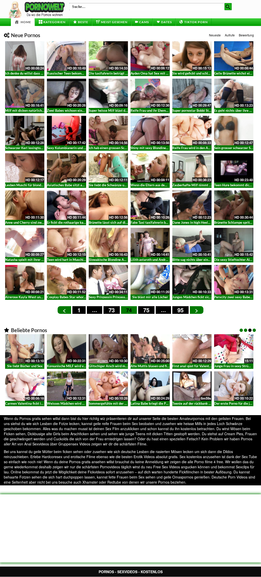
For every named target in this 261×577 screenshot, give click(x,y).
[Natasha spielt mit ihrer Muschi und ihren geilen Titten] (24, 242)
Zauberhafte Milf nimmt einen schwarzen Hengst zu (210, 185)
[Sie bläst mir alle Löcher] (150, 279)
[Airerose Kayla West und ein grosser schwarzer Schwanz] (24, 279)
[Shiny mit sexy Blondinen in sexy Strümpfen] (150, 130)
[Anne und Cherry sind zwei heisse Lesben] (24, 205)
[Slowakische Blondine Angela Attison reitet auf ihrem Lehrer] (108, 242)
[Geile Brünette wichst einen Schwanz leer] (233, 56)
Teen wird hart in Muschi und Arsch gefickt (78, 260)
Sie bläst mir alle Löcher (150, 297)
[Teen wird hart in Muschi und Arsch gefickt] (66, 242)
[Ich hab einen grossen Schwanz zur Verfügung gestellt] (108, 130)
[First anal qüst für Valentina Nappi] (192, 349)
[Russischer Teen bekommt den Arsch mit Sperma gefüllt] (66, 56)
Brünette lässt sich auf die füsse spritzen (119, 222)
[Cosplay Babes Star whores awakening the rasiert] (66, 279)
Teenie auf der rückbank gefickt (195, 403)
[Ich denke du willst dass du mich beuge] (24, 56)
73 (112, 310)
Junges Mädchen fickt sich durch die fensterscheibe (210, 297)
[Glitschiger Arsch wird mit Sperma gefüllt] (108, 349)
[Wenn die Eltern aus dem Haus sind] (150, 168)
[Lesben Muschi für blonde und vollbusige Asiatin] (24, 168)
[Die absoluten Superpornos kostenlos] (37, 8)
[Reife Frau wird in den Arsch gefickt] (192, 130)
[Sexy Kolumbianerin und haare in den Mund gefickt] (66, 130)
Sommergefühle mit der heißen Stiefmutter (121, 403)
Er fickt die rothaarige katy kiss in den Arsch (79, 222)
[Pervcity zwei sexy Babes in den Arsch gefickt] (233, 279)
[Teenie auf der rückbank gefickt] (192, 386)
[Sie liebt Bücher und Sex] (24, 349)
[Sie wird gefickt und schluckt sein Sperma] (192, 56)
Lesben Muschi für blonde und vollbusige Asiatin (40, 185)
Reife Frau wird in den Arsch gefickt (198, 148)
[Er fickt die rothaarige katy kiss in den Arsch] (66, 205)
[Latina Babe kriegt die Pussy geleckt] (150, 386)
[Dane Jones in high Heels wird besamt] (192, 205)
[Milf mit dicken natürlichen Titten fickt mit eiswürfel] (24, 93)
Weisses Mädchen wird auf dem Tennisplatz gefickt (85, 403)
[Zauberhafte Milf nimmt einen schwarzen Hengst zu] (192, 168)
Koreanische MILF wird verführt (70, 366)
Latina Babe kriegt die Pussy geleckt (157, 403)
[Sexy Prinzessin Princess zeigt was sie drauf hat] (108, 279)
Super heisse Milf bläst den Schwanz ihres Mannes (126, 110)
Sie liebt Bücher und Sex (25, 366)
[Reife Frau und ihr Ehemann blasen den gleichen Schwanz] (150, 93)
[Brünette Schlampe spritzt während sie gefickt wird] (233, 205)
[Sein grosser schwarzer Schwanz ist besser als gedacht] (233, 130)
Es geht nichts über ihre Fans (235, 110)
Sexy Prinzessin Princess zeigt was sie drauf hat (124, 297)
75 (146, 310)
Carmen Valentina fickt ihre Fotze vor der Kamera (42, 403)
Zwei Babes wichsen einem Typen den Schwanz (81, 110)
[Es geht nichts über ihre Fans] (233, 93)
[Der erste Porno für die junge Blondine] (233, 386)
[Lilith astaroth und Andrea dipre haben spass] (150, 242)
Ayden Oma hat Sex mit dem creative (157, 73)
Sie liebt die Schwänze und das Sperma (117, 185)
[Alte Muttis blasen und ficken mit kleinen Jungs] (150, 349)
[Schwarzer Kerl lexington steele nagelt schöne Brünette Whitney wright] (24, 130)
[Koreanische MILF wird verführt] (66, 349)
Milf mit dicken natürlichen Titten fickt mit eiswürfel (44, 110)
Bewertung (246, 35)
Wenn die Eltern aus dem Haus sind (156, 185)
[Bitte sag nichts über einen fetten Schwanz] (192, 242)
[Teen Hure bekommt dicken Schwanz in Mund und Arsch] (233, 168)
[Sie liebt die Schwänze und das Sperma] (108, 168)
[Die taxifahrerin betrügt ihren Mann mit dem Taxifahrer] (108, 56)
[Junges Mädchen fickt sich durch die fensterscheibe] (192, 279)
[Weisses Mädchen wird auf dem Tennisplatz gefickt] (66, 386)
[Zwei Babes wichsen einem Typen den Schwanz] (66, 93)
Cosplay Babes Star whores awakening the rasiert (83, 297)
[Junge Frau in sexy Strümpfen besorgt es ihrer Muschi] (233, 349)
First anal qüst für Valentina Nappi (197, 366)
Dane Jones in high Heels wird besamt (200, 222)
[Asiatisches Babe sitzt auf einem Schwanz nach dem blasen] (66, 168)
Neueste (215, 35)
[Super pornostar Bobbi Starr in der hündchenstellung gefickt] (192, 93)
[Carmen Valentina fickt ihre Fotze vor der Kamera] (24, 386)
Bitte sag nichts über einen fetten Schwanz (203, 260)
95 (180, 310)
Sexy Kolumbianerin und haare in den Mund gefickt (84, 148)
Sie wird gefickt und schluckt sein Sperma (202, 73)
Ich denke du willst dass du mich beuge (33, 73)
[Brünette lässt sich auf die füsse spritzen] (108, 205)
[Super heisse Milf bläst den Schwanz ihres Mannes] (108, 93)
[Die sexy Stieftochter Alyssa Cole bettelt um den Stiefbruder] (233, 242)
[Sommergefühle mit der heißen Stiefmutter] (108, 386)
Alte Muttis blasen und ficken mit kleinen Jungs (165, 366)
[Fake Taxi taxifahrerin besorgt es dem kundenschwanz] (150, 205)
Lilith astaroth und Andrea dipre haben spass (163, 260)
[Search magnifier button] (228, 6)
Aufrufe (230, 35)
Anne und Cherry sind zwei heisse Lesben (35, 222)
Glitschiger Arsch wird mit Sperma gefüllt (119, 366)
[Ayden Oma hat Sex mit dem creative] (150, 56)
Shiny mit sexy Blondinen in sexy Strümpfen (162, 148)
